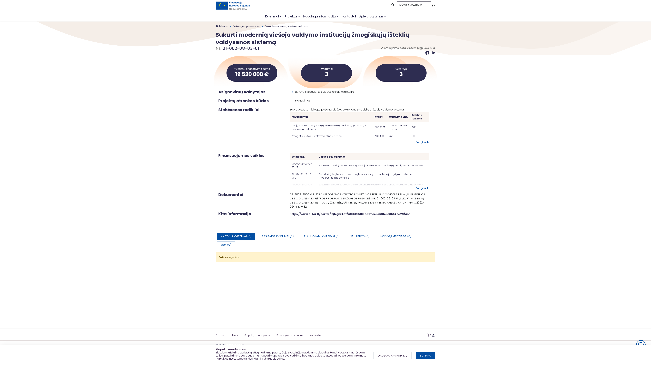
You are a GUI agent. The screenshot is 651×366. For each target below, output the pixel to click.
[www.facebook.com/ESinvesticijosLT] (429, 334)
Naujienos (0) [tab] (360, 236)
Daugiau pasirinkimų (392, 356)
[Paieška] (392, 4)
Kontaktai (348, 16)
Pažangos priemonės (246, 26)
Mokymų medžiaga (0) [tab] (395, 236)
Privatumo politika (227, 335)
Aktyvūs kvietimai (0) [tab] (236, 236)
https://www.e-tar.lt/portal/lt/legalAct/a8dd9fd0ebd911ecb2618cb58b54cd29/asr (350, 214)
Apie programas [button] (371, 16)
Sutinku (425, 356)
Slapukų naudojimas (257, 335)
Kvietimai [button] (272, 16)
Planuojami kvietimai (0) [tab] (322, 236)
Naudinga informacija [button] (319, 16)
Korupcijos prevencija (290, 335)
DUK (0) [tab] (226, 245)
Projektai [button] (291, 16)
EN (433, 5)
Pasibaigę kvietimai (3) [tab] (278, 236)
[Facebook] (427, 53)
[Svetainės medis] (433, 334)
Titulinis (223, 26)
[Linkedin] (433, 53)
